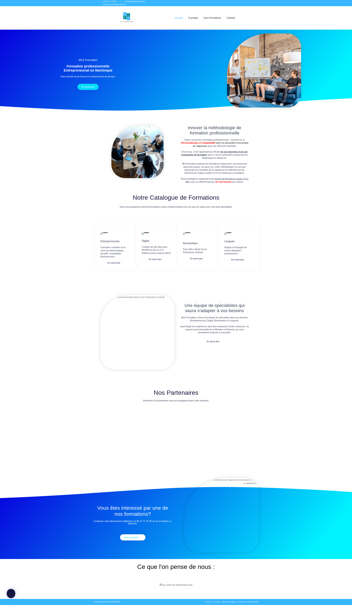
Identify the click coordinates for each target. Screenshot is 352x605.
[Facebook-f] (233, 3)
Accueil (179, 17)
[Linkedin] (245, 3)
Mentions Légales (229, 602)
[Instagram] (239, 3)
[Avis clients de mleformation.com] (176, 584)
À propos (193, 17)
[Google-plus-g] (251, 3)
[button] (97, 421)
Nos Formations (212, 17)
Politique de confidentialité (248, 602)
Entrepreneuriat (110, 241)
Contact (231, 17)
